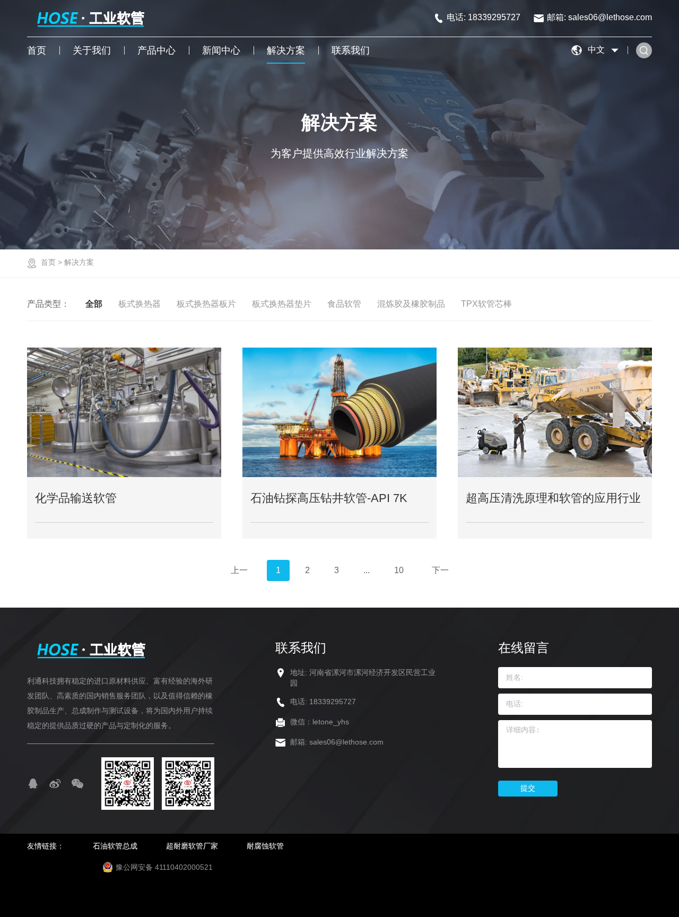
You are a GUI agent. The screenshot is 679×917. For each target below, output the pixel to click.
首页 (36, 50)
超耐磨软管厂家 (192, 846)
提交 (527, 788)
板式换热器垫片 (281, 303)
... (366, 570)
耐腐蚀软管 (265, 846)
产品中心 (156, 50)
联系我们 (351, 50)
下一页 (440, 573)
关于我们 (92, 50)
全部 (93, 303)
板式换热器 (139, 303)
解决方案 (286, 50)
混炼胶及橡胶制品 (411, 303)
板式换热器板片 (206, 303)
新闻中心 (221, 50)
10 (399, 570)
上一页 (239, 573)
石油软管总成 (115, 846)
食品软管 (344, 303)
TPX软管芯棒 (486, 303)
